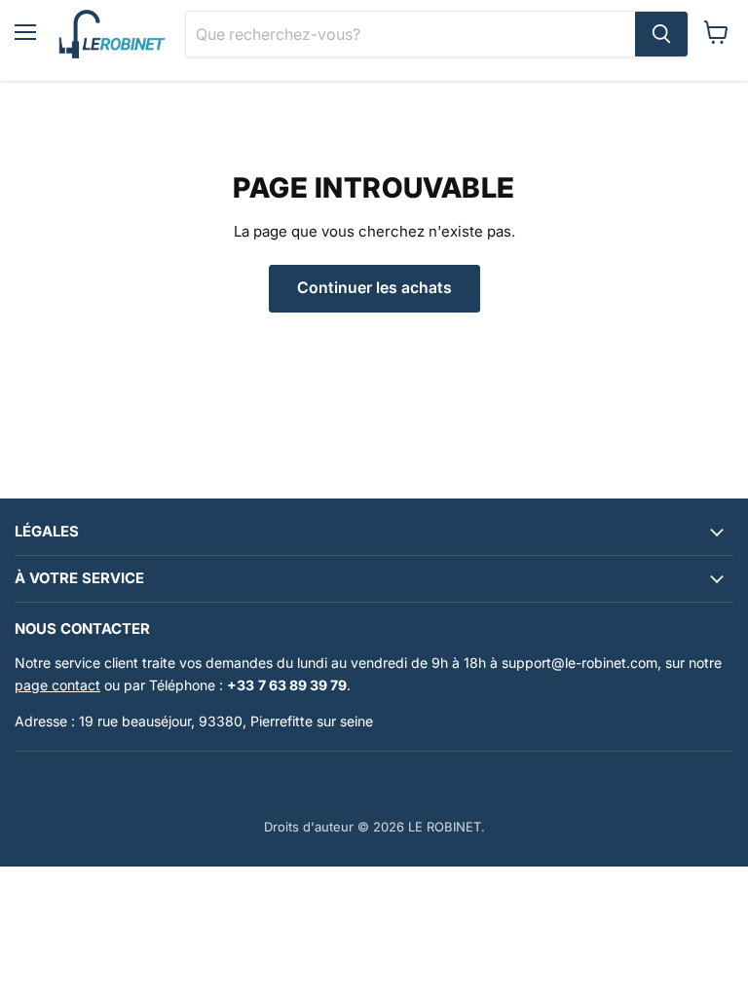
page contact (57, 685)
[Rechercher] (661, 34)
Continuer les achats (374, 287)
